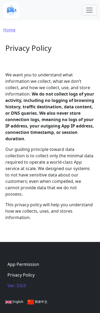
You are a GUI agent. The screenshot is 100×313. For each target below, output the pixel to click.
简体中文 (40, 301)
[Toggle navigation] (89, 10)
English (17, 301)
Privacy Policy (21, 275)
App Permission (23, 264)
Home (9, 30)
